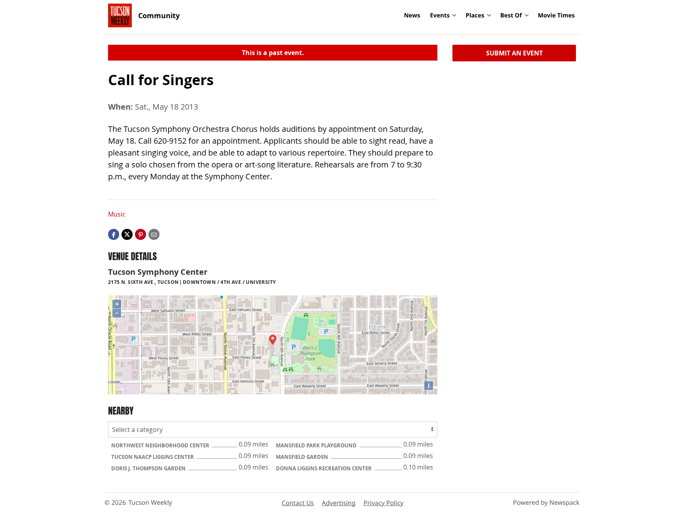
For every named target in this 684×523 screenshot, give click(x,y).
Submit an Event (514, 53)
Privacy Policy (383, 502)
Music (116, 214)
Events (440, 15)
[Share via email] (154, 234)
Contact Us (298, 502)
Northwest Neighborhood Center (161, 445)
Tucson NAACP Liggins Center (153, 456)
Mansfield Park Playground (317, 445)
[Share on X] (127, 234)
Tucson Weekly (150, 502)
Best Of (511, 15)
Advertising (338, 502)
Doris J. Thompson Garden (149, 468)
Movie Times (556, 15)
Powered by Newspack (546, 502)
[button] (140, 234)
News (412, 15)
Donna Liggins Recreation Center (324, 468)
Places (475, 15)
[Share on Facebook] (113, 234)
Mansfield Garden (302, 456)
